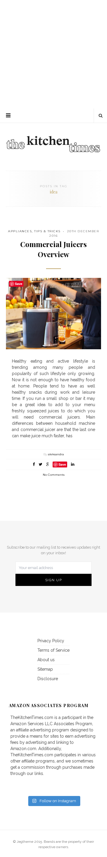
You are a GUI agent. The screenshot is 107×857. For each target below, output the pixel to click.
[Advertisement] (53, 53)
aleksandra (56, 454)
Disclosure (47, 678)
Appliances (20, 231)
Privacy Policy (50, 640)
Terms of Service (53, 650)
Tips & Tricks (47, 231)
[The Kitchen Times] (53, 138)
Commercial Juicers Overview (53, 249)
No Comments (53, 475)
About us (46, 659)
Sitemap (45, 669)
